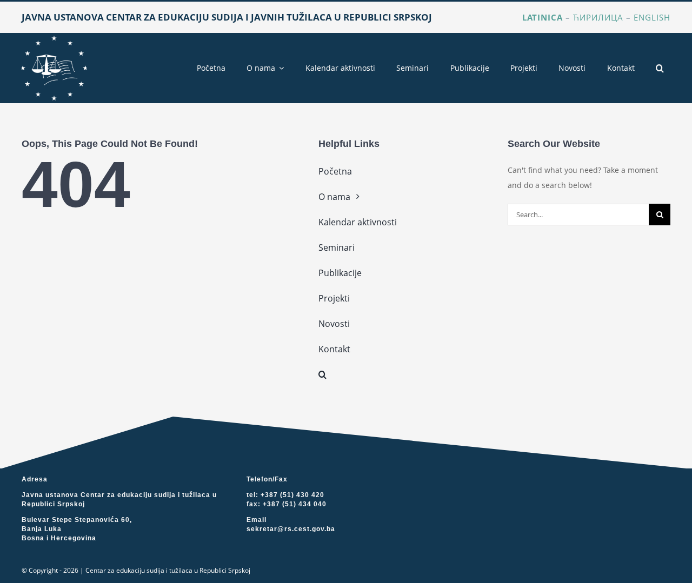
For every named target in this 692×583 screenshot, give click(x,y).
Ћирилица (598, 17)
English (652, 17)
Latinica (542, 17)
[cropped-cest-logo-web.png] (54, 39)
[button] (659, 68)
